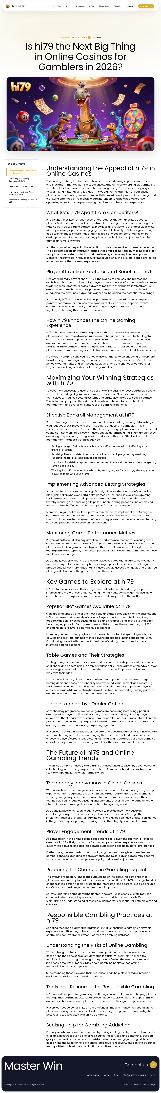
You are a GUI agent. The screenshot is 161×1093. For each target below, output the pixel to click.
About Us (128, 1084)
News (106, 1075)
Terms (146, 1084)
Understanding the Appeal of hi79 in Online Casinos (23, 172)
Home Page (92, 1075)
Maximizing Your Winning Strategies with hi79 (19, 180)
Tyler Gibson (96, 38)
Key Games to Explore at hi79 (21, 186)
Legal (153, 1084)
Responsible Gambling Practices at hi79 (23, 201)
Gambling (65, 38)
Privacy (137, 1084)
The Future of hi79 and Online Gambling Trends (21, 193)
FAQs (115, 1075)
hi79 (152, 184)
